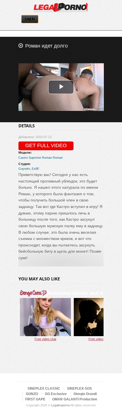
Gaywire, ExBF (28, 168)
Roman (47, 157)
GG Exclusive (56, 394)
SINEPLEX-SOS (79, 388)
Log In (30, 19)
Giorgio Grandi (85, 394)
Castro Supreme (29, 157)
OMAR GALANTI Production (74, 399)
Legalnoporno (60, 405)
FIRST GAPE (35, 399)
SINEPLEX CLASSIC (44, 388)
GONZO (32, 394)
